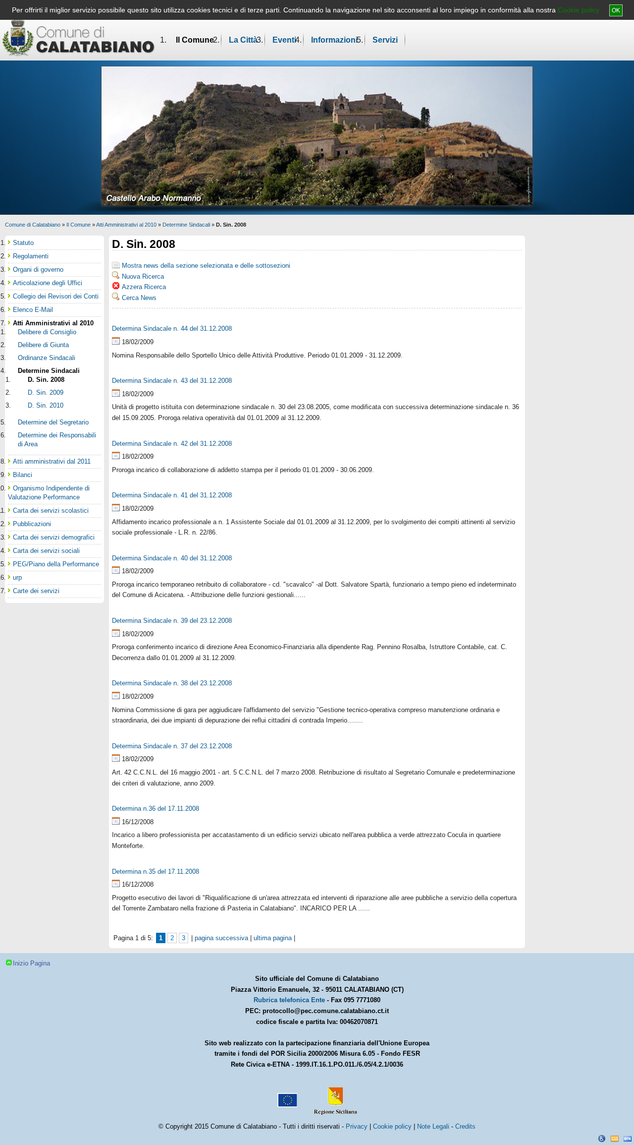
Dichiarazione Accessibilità (602, 1139)
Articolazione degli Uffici (47, 283)
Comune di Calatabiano (32, 225)
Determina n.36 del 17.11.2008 (155, 808)
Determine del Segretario (53, 422)
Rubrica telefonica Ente (289, 1000)
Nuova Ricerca (143, 276)
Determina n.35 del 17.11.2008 (155, 871)
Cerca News (139, 297)
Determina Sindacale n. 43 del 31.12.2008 (172, 380)
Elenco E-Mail (33, 309)
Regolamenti (31, 256)
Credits (465, 1126)
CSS (615, 1139)
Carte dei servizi (36, 591)
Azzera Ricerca (144, 287)
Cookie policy (578, 10)
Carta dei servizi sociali (46, 550)
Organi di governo (38, 269)
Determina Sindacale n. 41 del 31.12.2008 (172, 495)
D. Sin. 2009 (45, 392)
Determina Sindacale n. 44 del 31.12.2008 (172, 328)
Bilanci (22, 475)
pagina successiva (221, 938)
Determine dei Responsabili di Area (57, 439)
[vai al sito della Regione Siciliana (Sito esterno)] (333, 1096)
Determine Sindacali (186, 225)
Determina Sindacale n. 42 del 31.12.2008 (172, 443)
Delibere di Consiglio (47, 332)
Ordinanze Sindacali (46, 358)
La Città (243, 40)
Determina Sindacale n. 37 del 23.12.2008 (172, 746)
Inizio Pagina (31, 963)
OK (616, 10)
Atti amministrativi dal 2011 (52, 461)
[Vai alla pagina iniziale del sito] (78, 37)
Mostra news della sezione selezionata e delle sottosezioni (206, 265)
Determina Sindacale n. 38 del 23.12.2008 (172, 683)
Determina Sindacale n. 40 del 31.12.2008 (172, 558)
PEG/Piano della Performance (56, 564)
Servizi (385, 40)
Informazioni (334, 40)
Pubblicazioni (32, 524)
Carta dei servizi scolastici (51, 510)
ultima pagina (273, 938)
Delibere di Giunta (43, 345)
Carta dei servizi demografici (54, 537)
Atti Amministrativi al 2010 (126, 225)
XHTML (628, 1139)
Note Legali (433, 1126)
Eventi (284, 40)
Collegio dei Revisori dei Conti (56, 296)
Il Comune (195, 40)
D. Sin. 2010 (45, 405)
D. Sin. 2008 (46, 379)
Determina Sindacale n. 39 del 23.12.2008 (172, 620)
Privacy (357, 1126)
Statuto (23, 242)
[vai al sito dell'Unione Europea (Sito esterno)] (286, 1096)
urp (17, 577)
